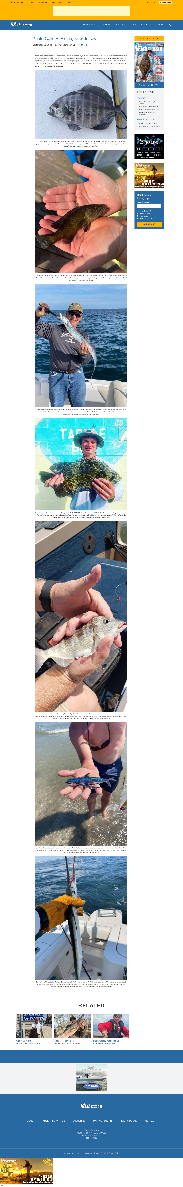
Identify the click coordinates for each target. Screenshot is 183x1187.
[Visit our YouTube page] (22, 3)
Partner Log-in (102, 1121)
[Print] (86, 45)
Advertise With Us (54, 1121)
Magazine (120, 25)
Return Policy (128, 1121)
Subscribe (79, 1121)
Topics (133, 25)
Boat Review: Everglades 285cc (149, 126)
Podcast (160, 25)
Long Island (143, 216)
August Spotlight (23, 1041)
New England (144, 213)
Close (2, 1186)
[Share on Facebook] (79, 45)
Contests (146, 25)
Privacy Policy (114, 1153)
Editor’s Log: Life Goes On (148, 123)
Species (107, 25)
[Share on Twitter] (82, 45)
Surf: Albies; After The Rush (148, 106)
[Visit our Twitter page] (15, 3)
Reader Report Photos (65, 1041)
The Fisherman (21, 25)
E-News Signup (56, 2)
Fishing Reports (90, 25)
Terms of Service (100, 1153)
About (32, 2)
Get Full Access (149, 39)
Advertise (43, 2)
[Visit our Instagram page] (18, 3)
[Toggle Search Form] (170, 24)
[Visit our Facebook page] (11, 3)
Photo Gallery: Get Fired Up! (106, 1041)
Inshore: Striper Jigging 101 (148, 109)
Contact (69, 2)
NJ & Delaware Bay (146, 218)
